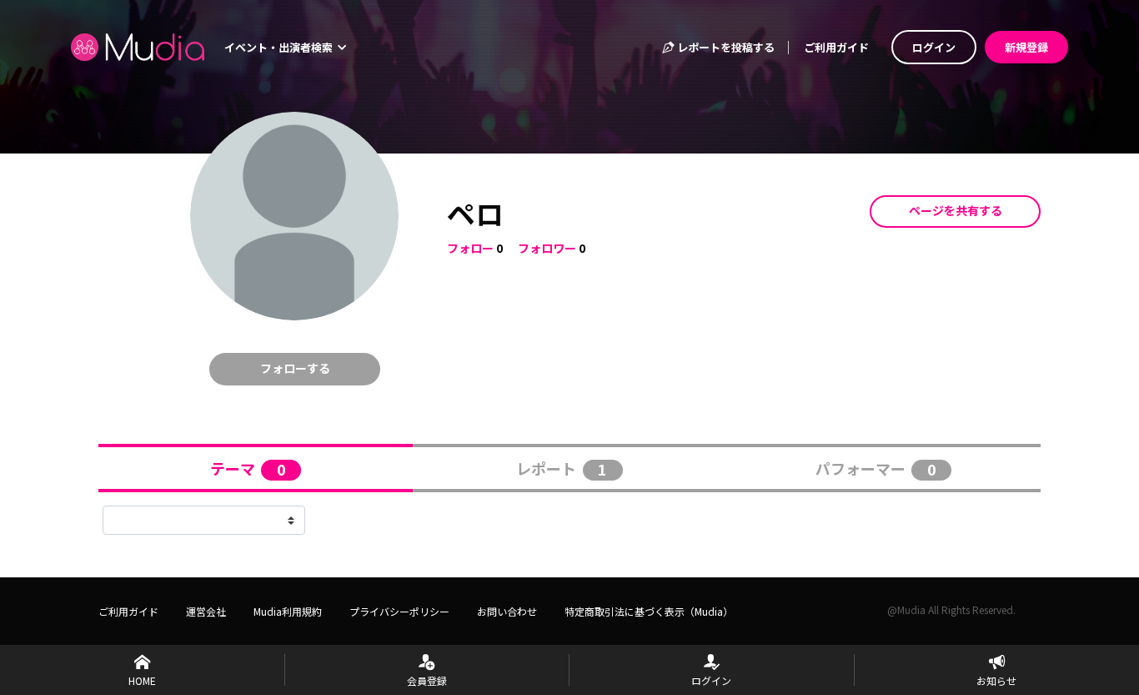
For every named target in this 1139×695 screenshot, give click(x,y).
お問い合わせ (507, 611)
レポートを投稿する (725, 47)
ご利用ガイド (836, 47)
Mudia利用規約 (287, 611)
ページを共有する (955, 210)
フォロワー (547, 247)
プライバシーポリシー (399, 611)
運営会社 (206, 611)
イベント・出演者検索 (279, 47)
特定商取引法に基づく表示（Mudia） (648, 611)
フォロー (470, 247)
